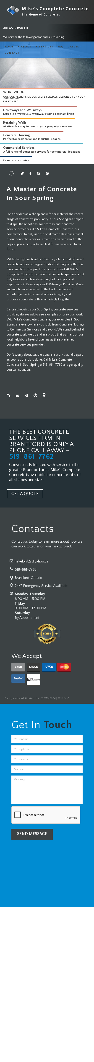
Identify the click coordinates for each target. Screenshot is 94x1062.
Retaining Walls (14, 122)
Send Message (32, 834)
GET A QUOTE (25, 494)
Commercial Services (18, 147)
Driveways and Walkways (22, 110)
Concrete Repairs (16, 160)
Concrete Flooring (16, 135)
